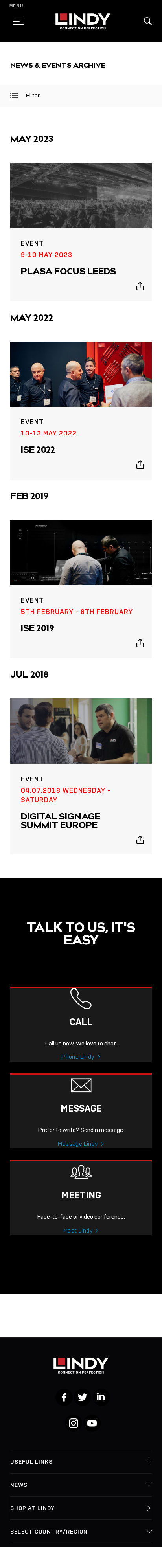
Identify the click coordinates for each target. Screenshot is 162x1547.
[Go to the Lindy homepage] (82, 21)
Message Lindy (78, 1144)
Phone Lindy (77, 1057)
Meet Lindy (78, 1231)
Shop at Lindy (32, 1508)
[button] (148, 21)
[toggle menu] (16, 21)
